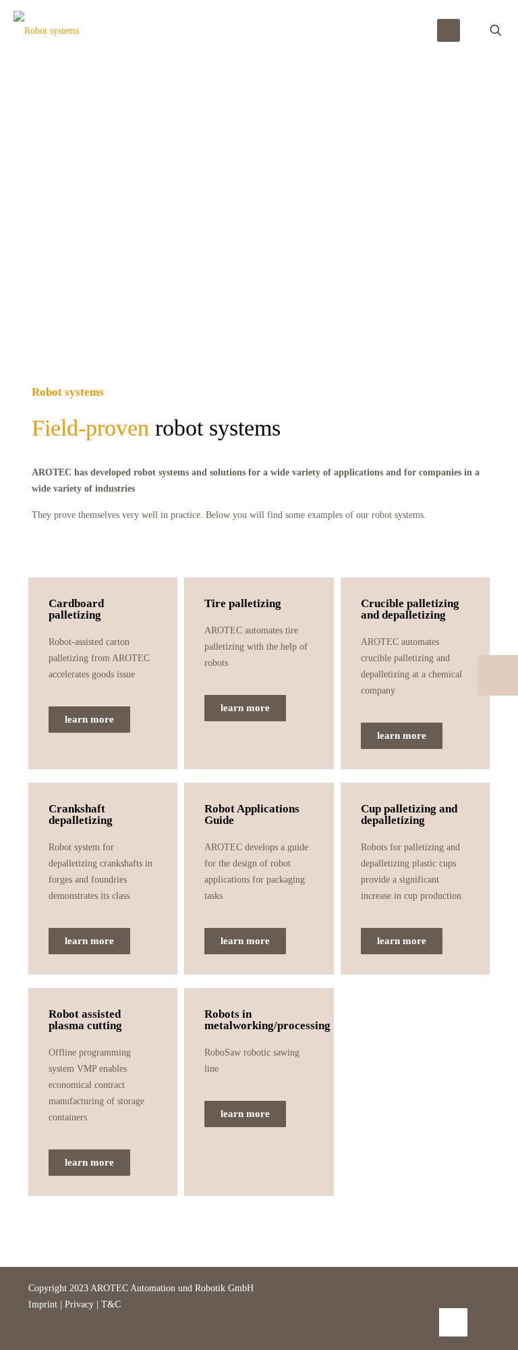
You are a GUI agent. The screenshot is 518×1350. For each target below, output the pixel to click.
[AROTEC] (46, 30)
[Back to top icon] (453, 1322)
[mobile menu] (448, 30)
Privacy (79, 1304)
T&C (111, 1304)
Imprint (44, 1304)
